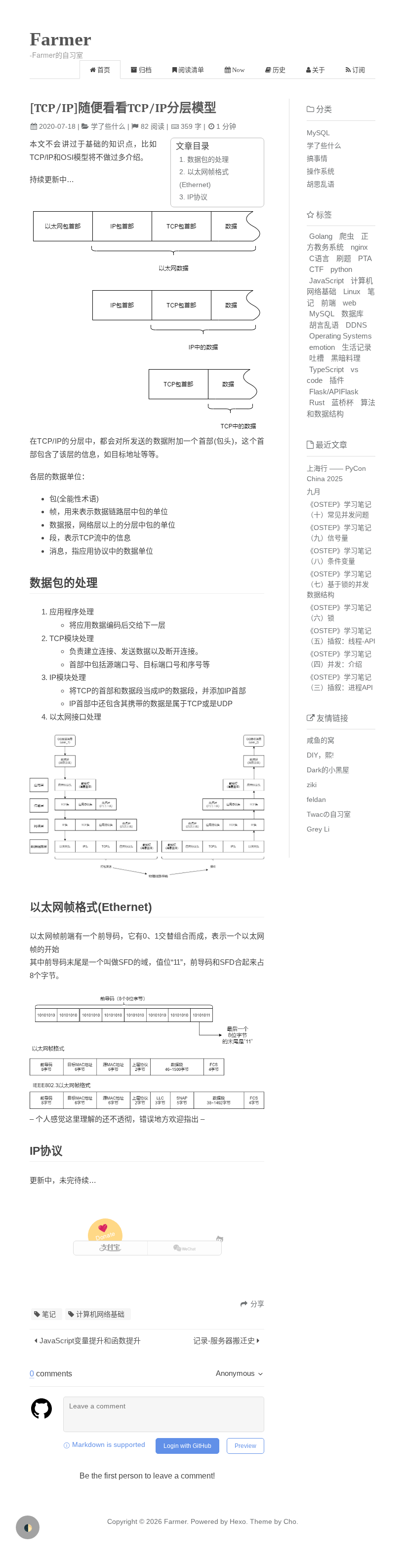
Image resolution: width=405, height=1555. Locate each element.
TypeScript (326, 369)
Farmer (60, 39)
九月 (314, 491)
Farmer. (176, 1521)
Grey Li (318, 829)
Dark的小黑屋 (328, 770)
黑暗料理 (346, 358)
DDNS (356, 325)
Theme (260, 1521)
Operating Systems (340, 336)
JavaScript (326, 280)
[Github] (219, 1239)
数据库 (352, 313)
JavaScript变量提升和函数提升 (90, 1340)
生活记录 (356, 347)
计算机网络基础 (100, 1314)
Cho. (290, 1521)
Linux (352, 291)
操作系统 (320, 171)
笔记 (49, 1314)
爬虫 (346, 236)
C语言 (319, 258)
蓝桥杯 (342, 402)
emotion (322, 347)
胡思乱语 (320, 184)
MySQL (318, 133)
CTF (316, 269)
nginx (359, 247)
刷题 (343, 258)
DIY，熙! (320, 755)
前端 (328, 303)
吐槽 (316, 358)
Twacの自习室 (329, 814)
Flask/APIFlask (334, 391)
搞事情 (317, 158)
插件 (336, 380)
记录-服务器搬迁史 (224, 1340)
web (349, 303)
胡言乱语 (324, 325)
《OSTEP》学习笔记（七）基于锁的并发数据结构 (339, 584)
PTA (365, 258)
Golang (320, 236)
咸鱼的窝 (320, 740)
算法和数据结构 (341, 408)
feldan (316, 799)
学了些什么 (108, 126)
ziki (312, 785)
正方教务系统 (337, 242)
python (341, 269)
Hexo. (238, 1521)
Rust (316, 402)
